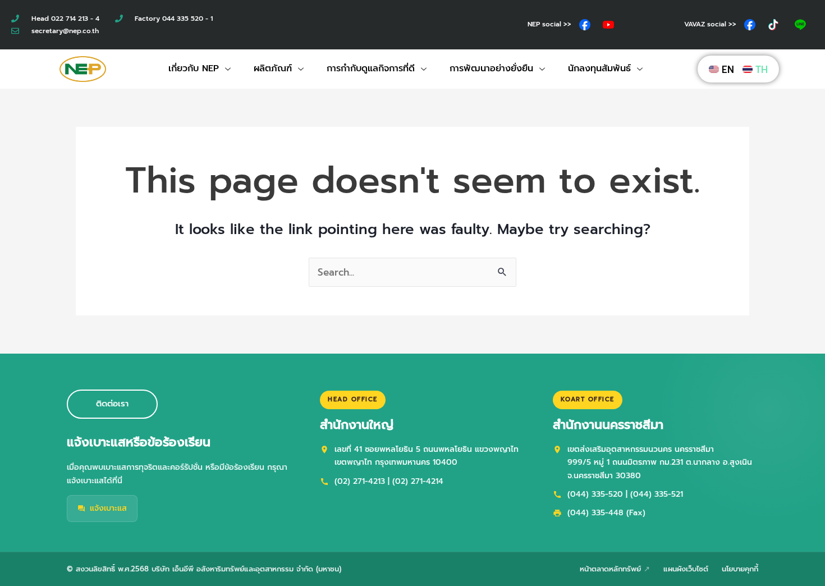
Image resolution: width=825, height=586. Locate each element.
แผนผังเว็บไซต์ (685, 569)
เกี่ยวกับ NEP (193, 68)
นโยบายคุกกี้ (740, 569)
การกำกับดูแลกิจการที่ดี (371, 68)
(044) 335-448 (595, 513)
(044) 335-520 (595, 494)
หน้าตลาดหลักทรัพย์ (610, 569)
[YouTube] (608, 24)
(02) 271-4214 (417, 481)
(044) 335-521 (656, 494)
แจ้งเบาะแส (108, 508)
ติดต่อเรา (112, 403)
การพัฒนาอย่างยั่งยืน (491, 68)
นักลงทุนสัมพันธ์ (599, 68)
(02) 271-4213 (359, 481)
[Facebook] (584, 24)
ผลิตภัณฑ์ (273, 68)
